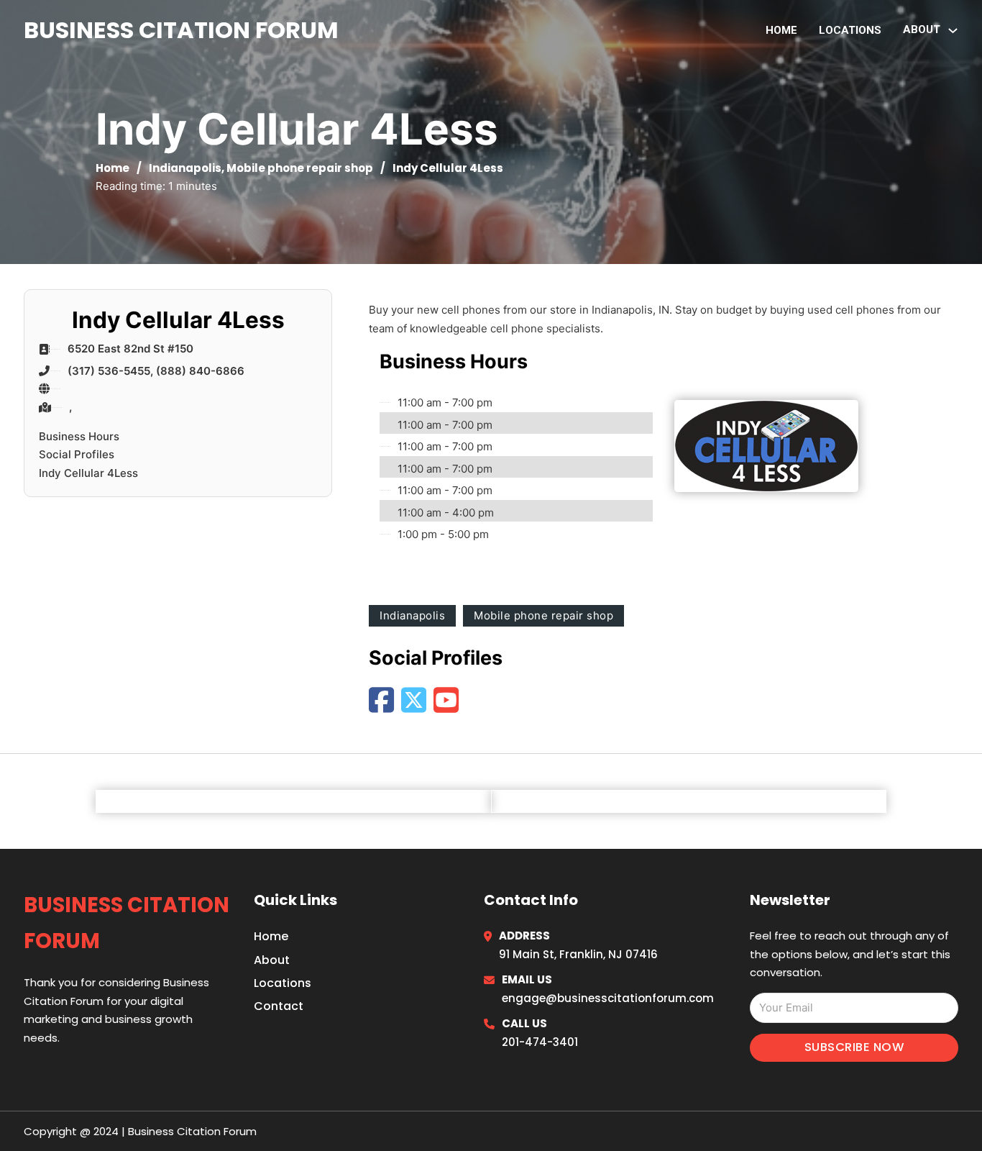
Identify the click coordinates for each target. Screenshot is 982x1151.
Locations (850, 30)
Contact (278, 1006)
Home (781, 30)
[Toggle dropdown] (952, 30)
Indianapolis (185, 168)
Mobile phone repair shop (299, 168)
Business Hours (79, 436)
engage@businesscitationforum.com (608, 998)
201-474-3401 (540, 1042)
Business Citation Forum (181, 30)
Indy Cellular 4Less (88, 473)
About (272, 960)
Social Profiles (76, 454)
